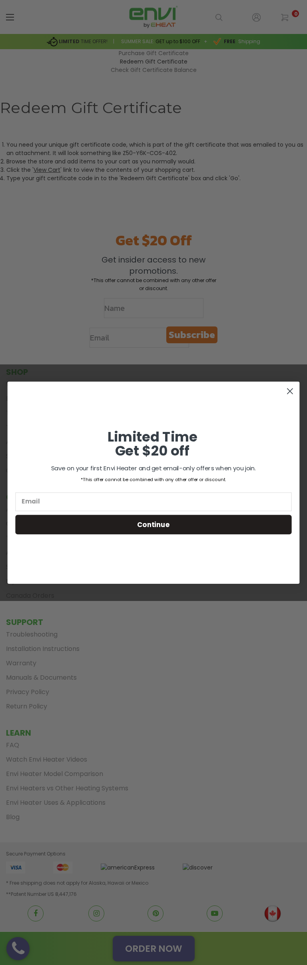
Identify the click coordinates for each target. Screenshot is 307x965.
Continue (153, 524)
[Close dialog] (290, 391)
